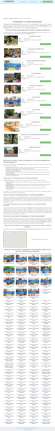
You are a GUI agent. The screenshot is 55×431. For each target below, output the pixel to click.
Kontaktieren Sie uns (47, 1)
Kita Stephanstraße (36, 109)
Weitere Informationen (45, 56)
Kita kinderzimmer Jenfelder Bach (36, 85)
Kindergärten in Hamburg (13, 18)
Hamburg (49, 253)
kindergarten (5, 18)
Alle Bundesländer (23, 1)
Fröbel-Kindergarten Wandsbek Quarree (36, 48)
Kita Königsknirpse (36, 97)
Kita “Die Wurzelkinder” (36, 73)
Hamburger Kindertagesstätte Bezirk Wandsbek (36, 60)
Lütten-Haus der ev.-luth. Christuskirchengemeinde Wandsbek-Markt (35, 134)
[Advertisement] (27, 10)
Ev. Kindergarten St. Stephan (35, 36)
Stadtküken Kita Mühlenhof (34, 147)
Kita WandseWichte (36, 121)
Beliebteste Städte (33, 1)
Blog (41, 1)
